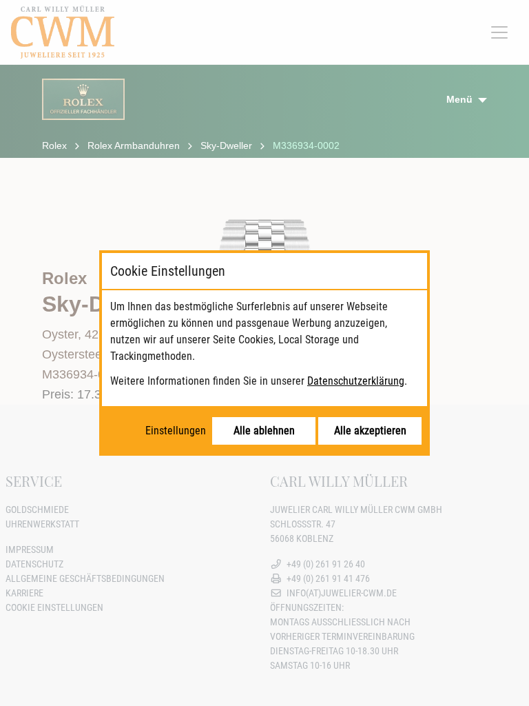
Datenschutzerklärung (355, 380)
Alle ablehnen (264, 430)
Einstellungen (175, 430)
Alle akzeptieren (370, 430)
